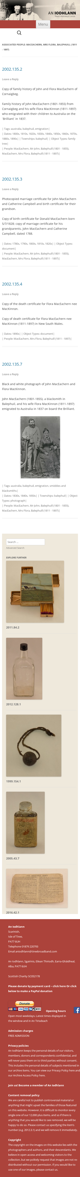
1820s (32, 134)
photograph (17, 500)
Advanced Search (15, 547)
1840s (48, 134)
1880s (5, 138)
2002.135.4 (12, 284)
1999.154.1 (13, 781)
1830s (40, 134)
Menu (43, 24)
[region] (40, 10)
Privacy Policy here (63, 1070)
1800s (15, 134)
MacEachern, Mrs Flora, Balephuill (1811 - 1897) (30, 153)
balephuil (28, 129)
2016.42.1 (12, 912)
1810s (24, 134)
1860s (65, 134)
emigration (41, 129)
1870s (73, 134)
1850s (56, 134)
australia (16, 129)
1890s (13, 138)
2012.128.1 (13, 704)
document (8, 248)
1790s (24, 243)
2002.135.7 (12, 364)
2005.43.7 (12, 858)
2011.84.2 (12, 627)
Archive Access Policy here (29, 1075)
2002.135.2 (12, 69)
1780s (15, 243)
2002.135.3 (12, 179)
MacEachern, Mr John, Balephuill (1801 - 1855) (41, 148)
